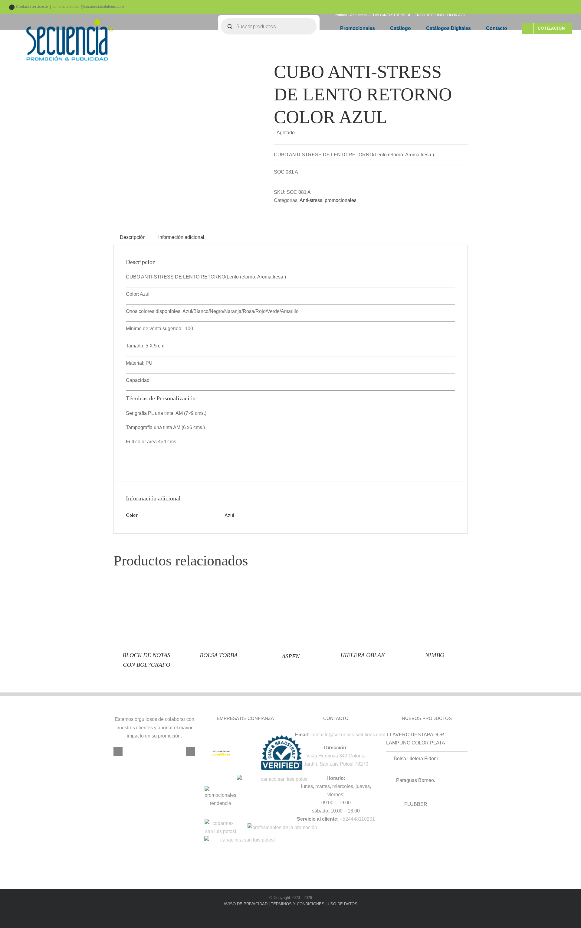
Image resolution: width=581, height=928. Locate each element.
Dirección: (336, 747)
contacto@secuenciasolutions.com (347, 734)
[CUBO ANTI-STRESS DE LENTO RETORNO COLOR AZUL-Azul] (189, 136)
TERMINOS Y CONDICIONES (297, 904)
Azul (229, 515)
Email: (302, 734)
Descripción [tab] (133, 237)
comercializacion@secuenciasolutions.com (88, 7)
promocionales (340, 200)
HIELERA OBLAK (362, 655)
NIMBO (434, 655)
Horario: (336, 778)
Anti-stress (311, 200)
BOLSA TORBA (219, 655)
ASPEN (291, 656)
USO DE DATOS (342, 904)
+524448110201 (357, 819)
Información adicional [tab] (181, 237)
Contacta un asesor (32, 7)
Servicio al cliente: (318, 819)
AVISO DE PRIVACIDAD (246, 904)
